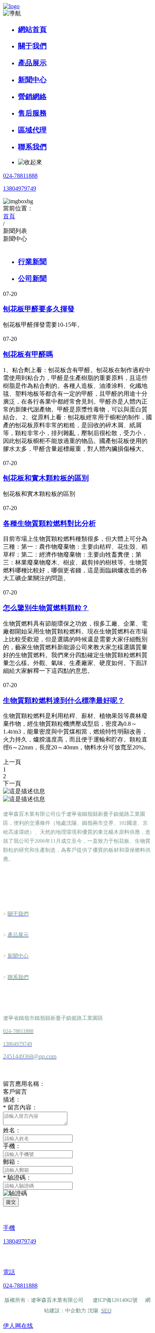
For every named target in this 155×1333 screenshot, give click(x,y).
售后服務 (32, 113)
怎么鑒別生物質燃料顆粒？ (46, 608)
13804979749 (19, 188)
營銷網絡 (32, 97)
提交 (11, 1202)
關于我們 (32, 46)
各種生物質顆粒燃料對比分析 (49, 523)
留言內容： (20, 1107)
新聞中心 (32, 80)
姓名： (12, 1130)
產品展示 (32, 63)
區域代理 (32, 130)
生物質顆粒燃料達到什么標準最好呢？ (64, 700)
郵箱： (12, 1162)
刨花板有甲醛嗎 (28, 354)
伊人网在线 (18, 1325)
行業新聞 (32, 262)
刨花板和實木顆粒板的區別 (46, 478)
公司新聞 (32, 278)
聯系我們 (32, 147)
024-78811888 (20, 176)
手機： (12, 1146)
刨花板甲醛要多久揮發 (38, 309)
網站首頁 (32, 29)
